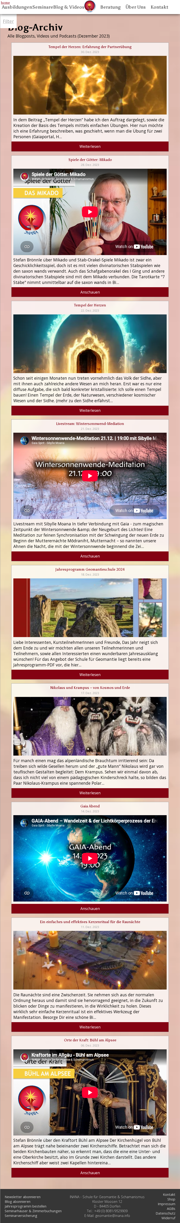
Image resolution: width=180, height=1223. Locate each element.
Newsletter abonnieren (23, 1196)
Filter (8, 21)
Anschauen (90, 292)
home (5, 2)
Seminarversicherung (21, 1215)
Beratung (110, 7)
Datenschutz (165, 1213)
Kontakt (159, 7)
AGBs (171, 1208)
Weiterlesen (90, 146)
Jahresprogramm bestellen (25, 1206)
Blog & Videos (68, 7)
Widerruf (168, 1217)
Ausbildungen (17, 7)
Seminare (42, 7)
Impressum (166, 1203)
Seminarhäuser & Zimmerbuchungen (33, 1210)
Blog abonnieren (17, 1201)
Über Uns (135, 7)
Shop (171, 1199)
